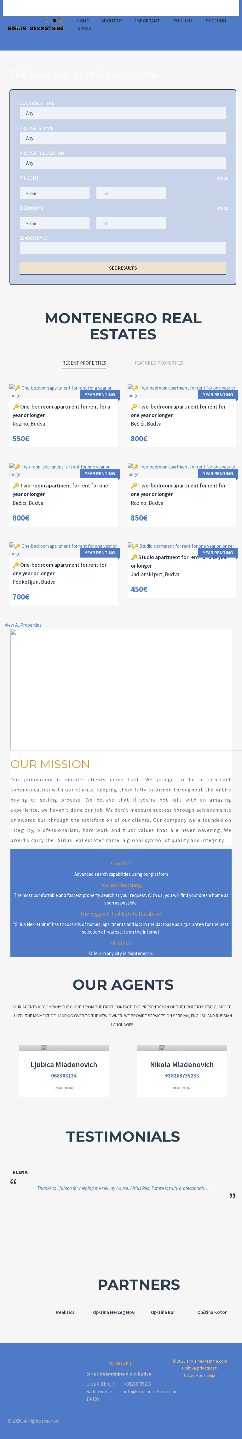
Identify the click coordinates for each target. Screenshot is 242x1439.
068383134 (64, 1075)
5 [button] (142, 1238)
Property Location (42, 153)
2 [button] (113, 1238)
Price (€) (29, 178)
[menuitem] (182, 21)
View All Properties (23, 625)
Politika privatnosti (199, 1368)
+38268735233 (182, 1075)
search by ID (34, 238)
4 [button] (132, 1238)
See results (123, 268)
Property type (37, 128)
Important (147, 21)
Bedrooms (31, 208)
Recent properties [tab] (84, 363)
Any (29, 113)
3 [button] (123, 1238)
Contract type (37, 103)
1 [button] (104, 1238)
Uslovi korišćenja (199, 1375)
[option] (65, 1312)
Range (222, 178)
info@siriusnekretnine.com (140, 1391)
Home (83, 21)
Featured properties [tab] (159, 363)
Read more (64, 1087)
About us (112, 21)
